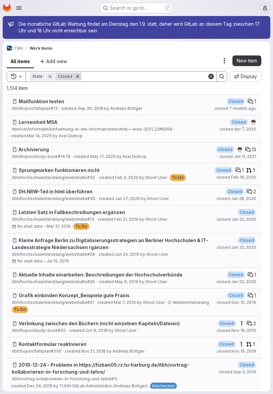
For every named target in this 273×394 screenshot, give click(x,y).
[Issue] (14, 101)
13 (254, 149)
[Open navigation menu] (19, 8)
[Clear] (211, 76)
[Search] (221, 76)
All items (20, 61)
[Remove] (78, 76)
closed (235, 108)
